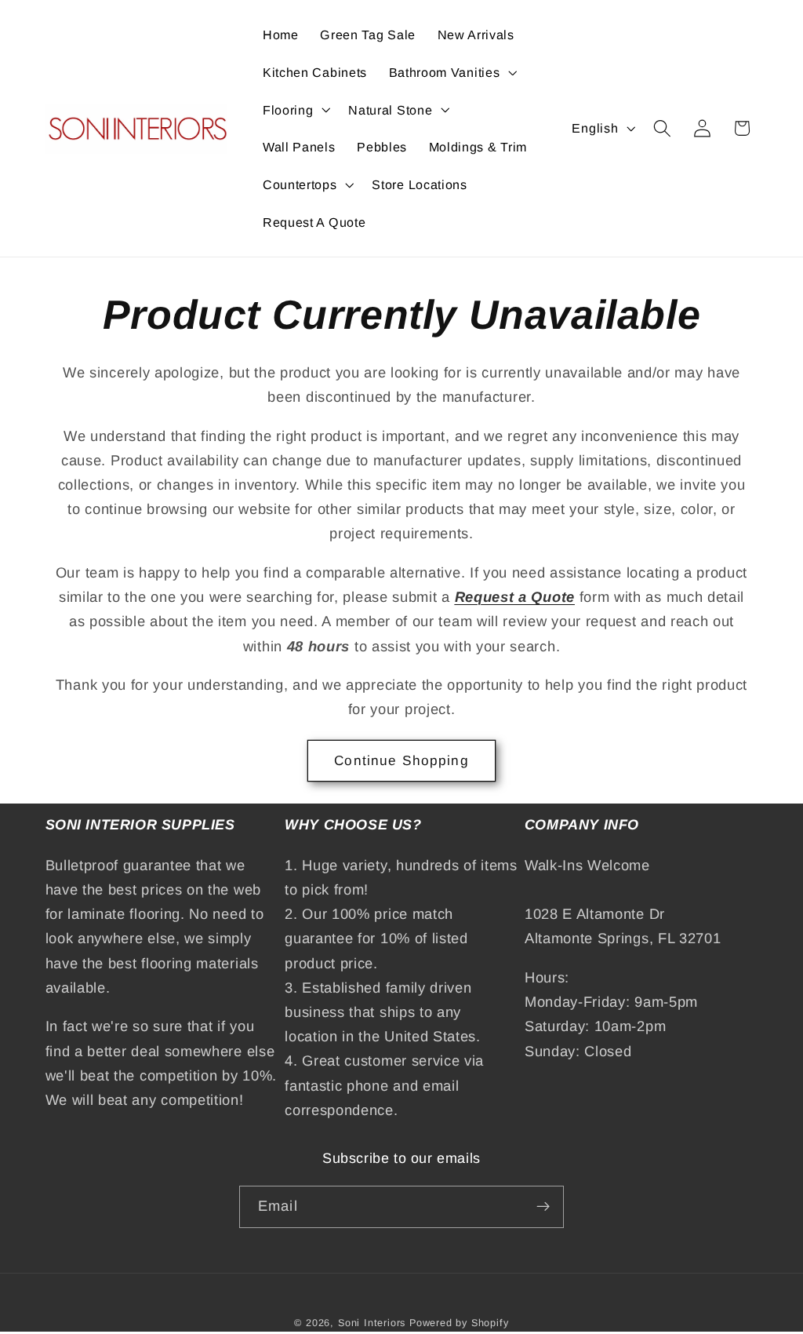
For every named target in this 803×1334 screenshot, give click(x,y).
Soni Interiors (371, 1323)
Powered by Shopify (459, 1323)
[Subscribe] (543, 1207)
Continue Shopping (401, 760)
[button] (451, 72)
